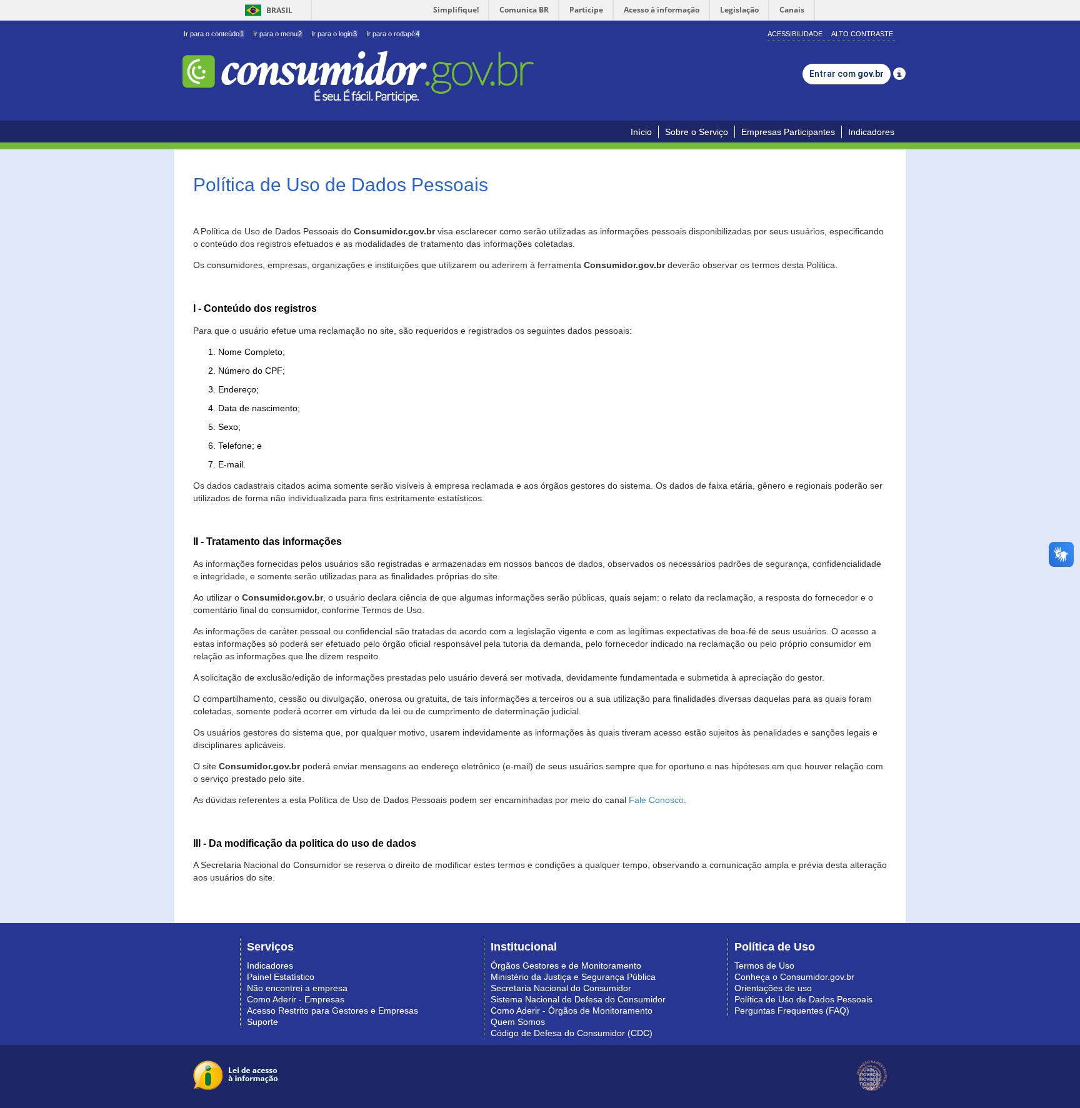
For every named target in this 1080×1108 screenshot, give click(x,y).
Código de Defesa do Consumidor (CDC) (571, 1033)
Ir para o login (334, 33)
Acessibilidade (795, 33)
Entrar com (846, 74)
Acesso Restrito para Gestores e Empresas (332, 1011)
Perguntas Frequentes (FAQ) (791, 1011)
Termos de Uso (764, 966)
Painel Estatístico (280, 977)
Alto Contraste (862, 33)
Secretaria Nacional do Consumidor (561, 988)
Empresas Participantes (788, 132)
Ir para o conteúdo (214, 33)
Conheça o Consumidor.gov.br (794, 977)
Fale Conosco (656, 800)
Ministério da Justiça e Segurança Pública (573, 977)
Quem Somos (518, 1022)
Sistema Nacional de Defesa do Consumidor (578, 999)
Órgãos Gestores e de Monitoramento (566, 966)
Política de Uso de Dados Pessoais (803, 999)
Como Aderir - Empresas (295, 999)
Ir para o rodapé (392, 33)
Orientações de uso (773, 988)
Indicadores (871, 132)
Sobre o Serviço (696, 132)
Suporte (262, 1022)
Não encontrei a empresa (297, 988)
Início (641, 132)
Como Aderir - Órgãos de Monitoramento (571, 1011)
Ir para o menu (277, 33)
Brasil (266, 10)
